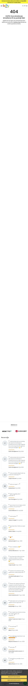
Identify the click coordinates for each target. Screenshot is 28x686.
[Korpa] (26, 5)
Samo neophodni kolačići (14, 680)
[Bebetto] (6, 433)
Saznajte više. (14, 673)
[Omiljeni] (24, 5)
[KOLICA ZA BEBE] (6, 5)
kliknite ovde (17, 22)
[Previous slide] (3, 431)
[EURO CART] (21, 433)
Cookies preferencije (14, 683)
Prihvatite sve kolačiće (14, 677)
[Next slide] (24, 431)
